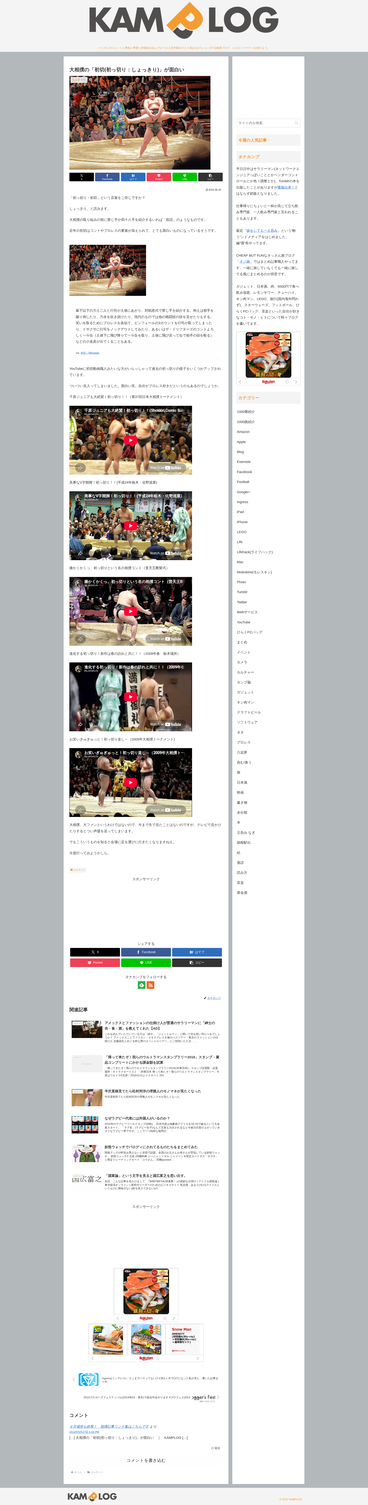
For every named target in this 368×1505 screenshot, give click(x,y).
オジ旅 (245, 262)
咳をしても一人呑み (262, 231)
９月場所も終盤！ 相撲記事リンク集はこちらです (109, 1427)
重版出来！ (286, 187)
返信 (217, 1448)
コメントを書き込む (146, 1460)
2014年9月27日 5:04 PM (84, 1431)
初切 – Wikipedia (89, 353)
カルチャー (79, 870)
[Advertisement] (146, 909)
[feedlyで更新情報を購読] (141, 985)
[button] (210, 177)
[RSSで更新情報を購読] (150, 985)
